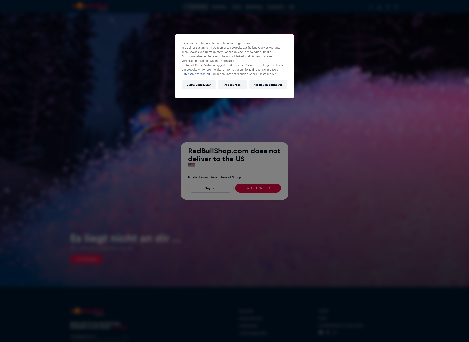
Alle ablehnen (232, 84)
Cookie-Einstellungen (199, 84)
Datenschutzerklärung (196, 74)
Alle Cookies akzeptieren (268, 84)
